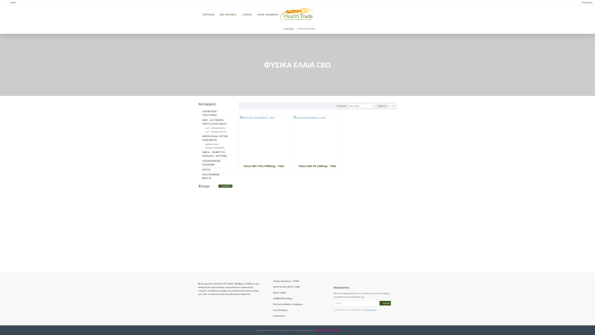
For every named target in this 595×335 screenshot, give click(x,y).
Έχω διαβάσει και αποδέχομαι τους (357, 310)
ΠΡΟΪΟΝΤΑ (289, 29)
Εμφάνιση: (382, 106)
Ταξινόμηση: (342, 106)
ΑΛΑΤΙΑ (206, 169)
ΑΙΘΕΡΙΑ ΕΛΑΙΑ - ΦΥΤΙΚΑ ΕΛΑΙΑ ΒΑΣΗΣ (215, 138)
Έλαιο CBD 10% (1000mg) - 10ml (264, 166)
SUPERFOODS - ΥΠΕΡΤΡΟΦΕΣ (210, 113)
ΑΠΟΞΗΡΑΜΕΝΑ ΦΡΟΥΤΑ (211, 176)
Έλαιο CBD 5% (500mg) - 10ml (317, 166)
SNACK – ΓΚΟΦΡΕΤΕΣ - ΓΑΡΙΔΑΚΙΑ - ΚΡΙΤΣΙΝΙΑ (214, 154)
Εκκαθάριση (226, 186)
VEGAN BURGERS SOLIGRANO (211, 163)
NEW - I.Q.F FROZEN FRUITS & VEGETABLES (214, 122)
